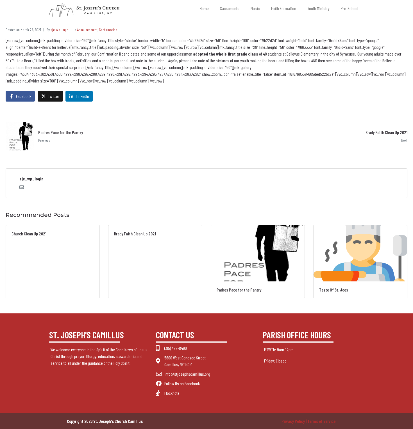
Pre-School (349, 8)
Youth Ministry (318, 8)
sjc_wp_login (59, 29)
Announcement (87, 29)
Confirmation (108, 29)
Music (255, 8)
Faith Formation (283, 8)
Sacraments (229, 8)
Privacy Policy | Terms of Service (308, 421)
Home (204, 8)
